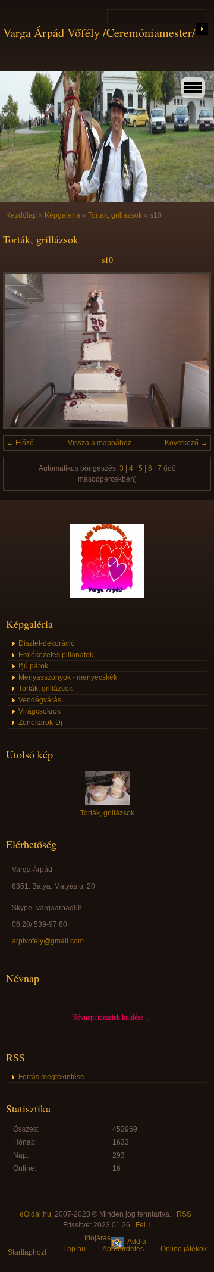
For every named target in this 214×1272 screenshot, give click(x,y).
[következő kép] (191, 350)
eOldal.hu (35, 1214)
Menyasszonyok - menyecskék (67, 677)
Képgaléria (62, 215)
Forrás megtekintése (51, 1077)
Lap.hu (74, 1249)
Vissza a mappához (99, 443)
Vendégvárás (39, 700)
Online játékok (183, 1249)
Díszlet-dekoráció (46, 643)
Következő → (186, 443)
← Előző (20, 443)
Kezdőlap (21, 215)
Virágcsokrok (39, 711)
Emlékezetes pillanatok (55, 655)
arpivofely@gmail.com (48, 941)
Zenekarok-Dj (40, 722)
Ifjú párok (33, 666)
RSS (184, 1214)
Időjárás (97, 1238)
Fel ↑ (143, 1225)
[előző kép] (22, 350)
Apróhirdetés (123, 1249)
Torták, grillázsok (115, 215)
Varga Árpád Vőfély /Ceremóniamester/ (99, 32)
